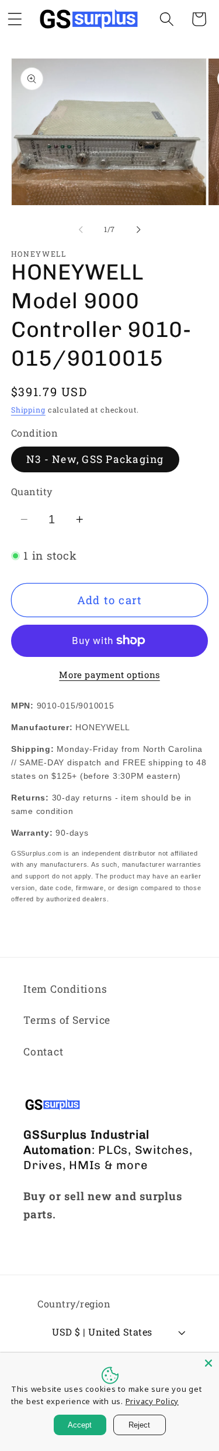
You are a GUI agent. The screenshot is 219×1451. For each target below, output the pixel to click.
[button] (167, 19)
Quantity (32, 491)
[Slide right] (138, 229)
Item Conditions (65, 989)
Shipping (28, 409)
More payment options (109, 674)
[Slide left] (80, 229)
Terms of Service (66, 1020)
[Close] (208, 1363)
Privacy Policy (152, 1401)
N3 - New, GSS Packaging (95, 459)
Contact (43, 1051)
